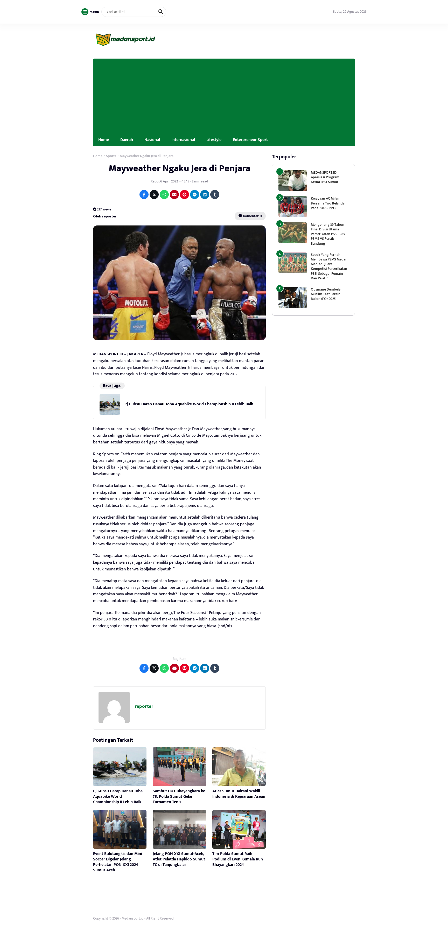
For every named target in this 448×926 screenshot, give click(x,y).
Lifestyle (213, 139)
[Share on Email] (174, 194)
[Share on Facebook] (144, 194)
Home (103, 139)
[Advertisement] (224, 95)
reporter (144, 706)
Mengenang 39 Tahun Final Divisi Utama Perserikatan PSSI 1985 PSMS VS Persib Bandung (328, 234)
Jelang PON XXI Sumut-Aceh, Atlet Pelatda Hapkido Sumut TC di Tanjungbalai (179, 859)
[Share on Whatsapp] (164, 194)
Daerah (126, 139)
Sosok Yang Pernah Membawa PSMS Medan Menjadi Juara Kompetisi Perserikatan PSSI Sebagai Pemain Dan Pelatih (329, 266)
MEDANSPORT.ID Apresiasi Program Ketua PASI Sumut (325, 177)
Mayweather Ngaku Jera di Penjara (179, 168)
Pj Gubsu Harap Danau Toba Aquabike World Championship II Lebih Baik (188, 404)
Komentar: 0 (252, 216)
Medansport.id (133, 918)
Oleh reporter (105, 216)
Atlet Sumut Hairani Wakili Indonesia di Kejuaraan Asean (238, 794)
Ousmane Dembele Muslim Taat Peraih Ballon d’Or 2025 (325, 294)
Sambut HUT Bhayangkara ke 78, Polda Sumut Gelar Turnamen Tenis (179, 796)
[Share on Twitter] (154, 194)
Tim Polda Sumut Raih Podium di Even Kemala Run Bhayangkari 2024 (237, 859)
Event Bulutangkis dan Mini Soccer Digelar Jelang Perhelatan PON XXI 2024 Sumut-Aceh (117, 861)
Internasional (183, 139)
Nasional (152, 139)
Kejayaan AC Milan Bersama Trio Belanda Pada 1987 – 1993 (328, 203)
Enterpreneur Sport (250, 139)
